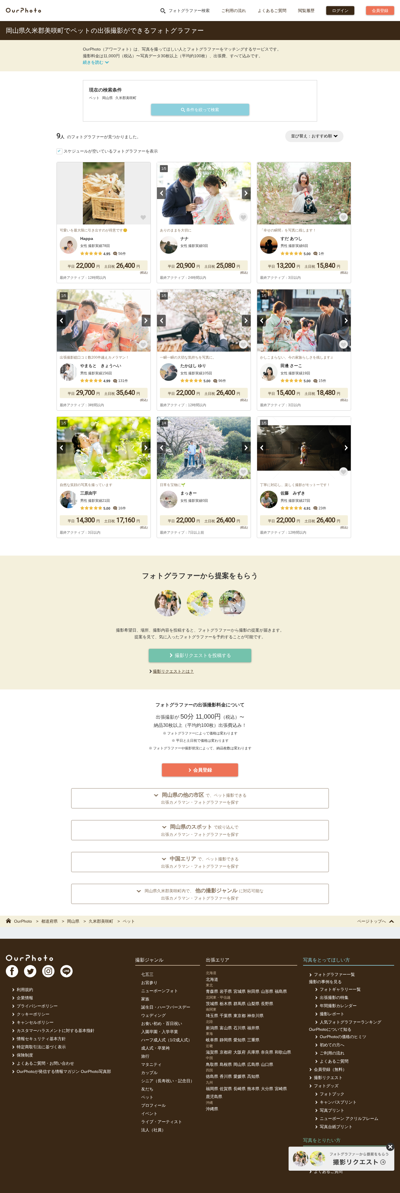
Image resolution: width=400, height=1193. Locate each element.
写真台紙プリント (336, 1126)
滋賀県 (212, 1052)
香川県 (226, 1076)
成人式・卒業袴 (155, 1048)
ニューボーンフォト (159, 990)
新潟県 (212, 1028)
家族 (145, 999)
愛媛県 (239, 1076)
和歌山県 (283, 1052)
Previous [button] (161, 193)
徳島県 (212, 1076)
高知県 (253, 1076)
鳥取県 (212, 1064)
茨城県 (212, 1003)
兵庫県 (253, 1052)
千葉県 (226, 1015)
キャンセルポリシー (35, 1022)
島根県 (226, 1064)
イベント (149, 1113)
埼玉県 (212, 1015)
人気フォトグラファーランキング (350, 1022)
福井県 (253, 1028)
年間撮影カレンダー (338, 1005)
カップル (149, 1072)
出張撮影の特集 (334, 997)
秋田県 (253, 991)
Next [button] (246, 193)
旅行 (145, 1056)
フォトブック (332, 1094)
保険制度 (25, 1055)
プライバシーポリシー (37, 1006)
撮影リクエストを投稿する (202, 655)
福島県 (281, 991)
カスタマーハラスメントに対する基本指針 (56, 1030)
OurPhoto (29, 957)
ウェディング (153, 1015)
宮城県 (239, 991)
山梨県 (253, 1003)
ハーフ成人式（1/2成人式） (166, 1040)
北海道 (212, 979)
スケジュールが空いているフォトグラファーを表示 (111, 151)
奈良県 (267, 1052)
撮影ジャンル (149, 959)
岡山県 (239, 1064)
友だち (147, 1089)
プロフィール (153, 1105)
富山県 (226, 1028)
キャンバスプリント (338, 1102)
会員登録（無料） (330, 1069)
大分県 (267, 1088)
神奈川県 (255, 1015)
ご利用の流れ (233, 10)
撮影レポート (332, 1014)
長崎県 (239, 1088)
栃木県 (226, 1003)
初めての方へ (332, 1044)
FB (12, 971)
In (48, 971)
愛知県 (239, 1040)
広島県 (253, 1064)
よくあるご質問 (272, 10)
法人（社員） (153, 1130)
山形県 (267, 991)
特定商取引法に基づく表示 (41, 1047)
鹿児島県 (214, 1096)
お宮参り (149, 982)
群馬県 (239, 1003)
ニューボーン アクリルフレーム (349, 1118)
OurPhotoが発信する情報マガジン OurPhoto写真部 (64, 1071)
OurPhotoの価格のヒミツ (343, 1036)
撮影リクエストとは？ (173, 671)
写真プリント (332, 1110)
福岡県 (212, 1088)
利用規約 (25, 989)
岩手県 (226, 991)
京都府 (226, 1052)
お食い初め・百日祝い (161, 1023)
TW (30, 971)
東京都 (239, 1015)
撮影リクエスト (328, 1077)
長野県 (267, 1003)
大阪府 (239, 1052)
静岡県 (226, 1040)
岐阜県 (212, 1040)
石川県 (239, 1028)
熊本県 (253, 1088)
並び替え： (311, 136)
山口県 (267, 1064)
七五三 (147, 974)
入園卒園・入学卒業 (159, 1031)
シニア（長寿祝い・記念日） (167, 1080)
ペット (147, 1097)
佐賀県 (226, 1088)
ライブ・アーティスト (161, 1121)
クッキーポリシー (33, 1014)
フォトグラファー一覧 (334, 974)
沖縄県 (212, 1108)
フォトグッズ (326, 1085)
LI (66, 971)
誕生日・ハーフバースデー (165, 1007)
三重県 (253, 1040)
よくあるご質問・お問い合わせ (45, 1063)
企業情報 (25, 997)
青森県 (212, 991)
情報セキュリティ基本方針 (41, 1038)
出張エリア (217, 959)
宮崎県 (281, 1088)
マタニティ (151, 1064)
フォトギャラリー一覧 (340, 989)
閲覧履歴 (306, 10)
